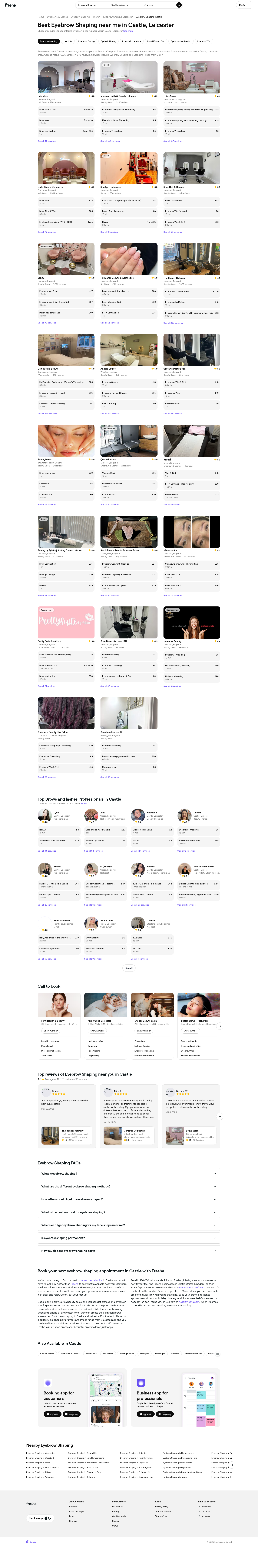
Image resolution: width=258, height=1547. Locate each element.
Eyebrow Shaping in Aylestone (40, 1477)
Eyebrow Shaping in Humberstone (178, 1453)
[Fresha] (10, 5)
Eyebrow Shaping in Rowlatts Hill (83, 1467)
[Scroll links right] (231, 1465)
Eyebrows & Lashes (57, 17)
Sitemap (73, 1521)
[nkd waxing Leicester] (105, 1026)
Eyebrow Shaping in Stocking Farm (136, 1467)
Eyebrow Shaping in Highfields (177, 1467)
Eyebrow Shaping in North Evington (136, 1458)
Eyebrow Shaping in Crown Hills (82, 1453)
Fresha (74, 1284)
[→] (219, 1026)
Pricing (115, 1511)
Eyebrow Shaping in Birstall (223, 1458)
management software (192, 1287)
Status (115, 1526)
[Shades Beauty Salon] (152, 1026)
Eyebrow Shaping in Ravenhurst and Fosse (182, 1472)
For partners (117, 1506)
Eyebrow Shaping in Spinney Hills (135, 1472)
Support (116, 1521)
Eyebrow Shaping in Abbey (38, 1472)
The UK (96, 17)
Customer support (77, 1511)
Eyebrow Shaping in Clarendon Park (84, 1472)
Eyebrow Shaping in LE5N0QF (134, 1462)
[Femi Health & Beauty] (59, 1026)
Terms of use (161, 1516)
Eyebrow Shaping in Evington (224, 1462)
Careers (73, 1506)
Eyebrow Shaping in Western (224, 1472)
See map (128, 31)
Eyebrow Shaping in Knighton (133, 1453)
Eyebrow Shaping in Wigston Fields (227, 1467)
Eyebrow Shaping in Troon (175, 1477)
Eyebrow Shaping (80, 17)
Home (41, 17)
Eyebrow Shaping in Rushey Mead (227, 1453)
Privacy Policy (161, 1506)
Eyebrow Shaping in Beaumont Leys (136, 1477)
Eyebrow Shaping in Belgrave (81, 1477)
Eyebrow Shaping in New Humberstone (86, 1458)
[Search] (179, 4)
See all (129, 968)
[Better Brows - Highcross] (199, 1026)
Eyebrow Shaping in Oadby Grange (227, 1477)
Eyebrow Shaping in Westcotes (40, 1453)
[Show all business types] (217, 1353)
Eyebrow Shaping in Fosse (38, 1462)
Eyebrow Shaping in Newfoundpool (42, 1467)
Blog (71, 1516)
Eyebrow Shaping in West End (40, 1458)
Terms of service (163, 1511)
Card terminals (119, 1516)
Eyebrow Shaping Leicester (118, 17)
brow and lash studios (89, 1280)
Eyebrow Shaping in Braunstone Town (180, 1458)
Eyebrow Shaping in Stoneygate (177, 1462)
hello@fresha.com (189, 1302)
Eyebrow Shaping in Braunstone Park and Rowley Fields (89, 1462)
